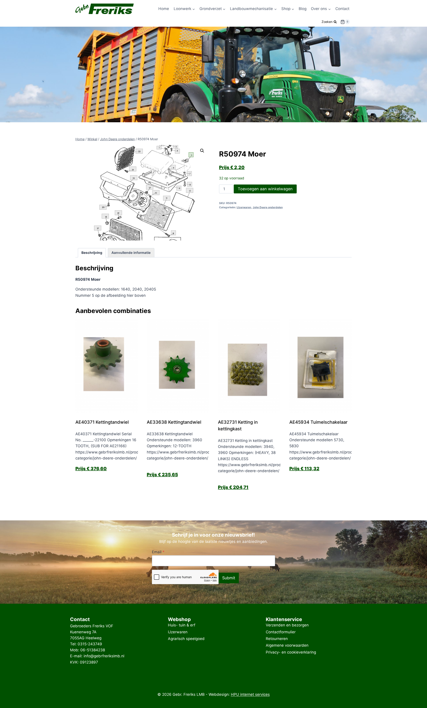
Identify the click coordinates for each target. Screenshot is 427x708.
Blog (302, 8)
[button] (202, 151)
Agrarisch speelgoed (186, 638)
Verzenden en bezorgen (287, 625)
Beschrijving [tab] (91, 253)
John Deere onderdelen (268, 207)
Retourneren (277, 638)
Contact (342, 8)
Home (163, 8)
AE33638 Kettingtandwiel (174, 422)
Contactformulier (281, 632)
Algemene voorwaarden (287, 645)
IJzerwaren (244, 207)
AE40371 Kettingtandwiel (102, 422)
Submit (228, 578)
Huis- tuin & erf (181, 625)
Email (158, 552)
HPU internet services (250, 694)
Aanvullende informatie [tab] (131, 253)
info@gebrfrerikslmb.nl (104, 656)
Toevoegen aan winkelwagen (265, 189)
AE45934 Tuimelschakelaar (318, 422)
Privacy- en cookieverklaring (291, 652)
